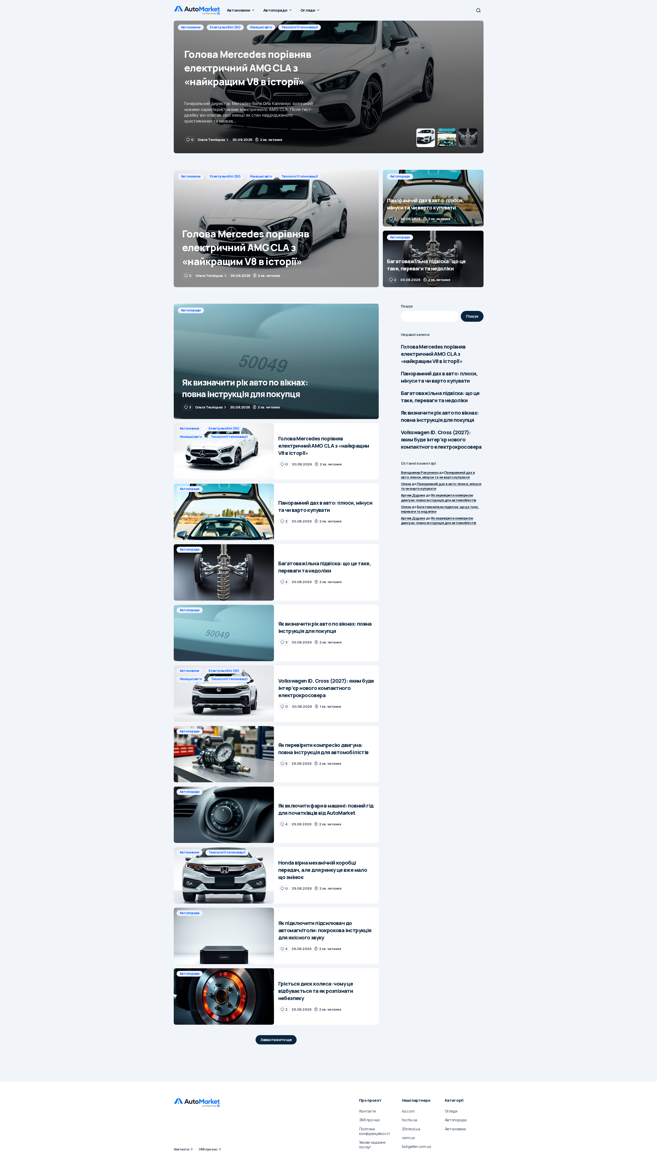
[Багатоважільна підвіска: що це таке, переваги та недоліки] (433, 259)
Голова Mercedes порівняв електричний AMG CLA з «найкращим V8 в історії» (433, 354)
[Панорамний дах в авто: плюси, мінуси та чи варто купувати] (329, 87)
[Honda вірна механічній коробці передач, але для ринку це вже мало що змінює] (224, 875)
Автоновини (191, 176)
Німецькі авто (261, 176)
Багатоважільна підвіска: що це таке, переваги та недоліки (440, 397)
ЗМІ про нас (208, 1149)
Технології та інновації (299, 176)
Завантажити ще (276, 1039)
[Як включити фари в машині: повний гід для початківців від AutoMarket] (224, 814)
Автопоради (191, 27)
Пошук (407, 306)
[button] (478, 10)
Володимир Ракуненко (420, 472)
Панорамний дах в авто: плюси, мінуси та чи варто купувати (439, 377)
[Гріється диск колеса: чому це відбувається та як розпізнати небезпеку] (224, 996)
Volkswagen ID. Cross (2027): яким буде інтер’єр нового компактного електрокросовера (441, 439)
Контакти (181, 1149)
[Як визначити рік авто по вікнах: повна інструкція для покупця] (276, 361)
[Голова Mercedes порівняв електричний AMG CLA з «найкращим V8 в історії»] (276, 228)
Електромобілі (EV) (225, 176)
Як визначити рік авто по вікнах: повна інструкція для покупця (440, 416)
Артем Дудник (413, 495)
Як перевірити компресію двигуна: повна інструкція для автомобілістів (438, 520)
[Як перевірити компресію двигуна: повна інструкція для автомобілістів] (224, 754)
